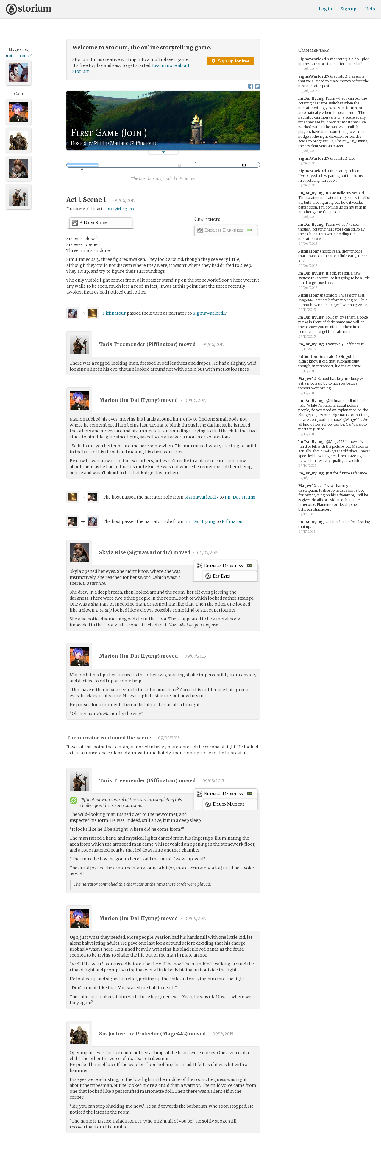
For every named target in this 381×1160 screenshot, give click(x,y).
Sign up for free (233, 61)
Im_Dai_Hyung (240, 497)
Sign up (348, 9)
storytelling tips (121, 208)
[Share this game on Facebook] (250, 86)
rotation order (19, 56)
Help (370, 9)
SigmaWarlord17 (210, 313)
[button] (163, 152)
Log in (325, 9)
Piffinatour (114, 313)
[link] (225, 231)
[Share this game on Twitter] (257, 86)
